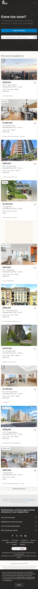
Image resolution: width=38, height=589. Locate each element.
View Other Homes (19, 30)
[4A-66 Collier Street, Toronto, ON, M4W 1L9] (19, 345)
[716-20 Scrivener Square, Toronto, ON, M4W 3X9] (19, 119)
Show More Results (19, 488)
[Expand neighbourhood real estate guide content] (19, 522)
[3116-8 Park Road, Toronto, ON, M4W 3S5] (19, 264)
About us (33, 540)
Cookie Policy (8, 580)
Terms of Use (30, 500)
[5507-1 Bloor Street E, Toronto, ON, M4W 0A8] (19, 79)
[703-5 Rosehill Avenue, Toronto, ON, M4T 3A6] (19, 426)
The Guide (15, 540)
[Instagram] (21, 536)
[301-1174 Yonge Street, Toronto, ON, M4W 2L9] (19, 304)
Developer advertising (27, 542)
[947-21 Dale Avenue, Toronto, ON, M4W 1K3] (19, 466)
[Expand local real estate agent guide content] (19, 526)
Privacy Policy (21, 577)
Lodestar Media (20, 552)
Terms (22, 554)
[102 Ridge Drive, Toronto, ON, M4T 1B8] (19, 200)
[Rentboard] (22, 548)
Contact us (24, 540)
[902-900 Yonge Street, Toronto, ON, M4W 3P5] (19, 385)
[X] (17, 536)
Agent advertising (11, 542)
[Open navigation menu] (34, 3)
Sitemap (22, 544)
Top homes (5, 540)
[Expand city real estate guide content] (19, 517)
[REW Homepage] (5, 3)
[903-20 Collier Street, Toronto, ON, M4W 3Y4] (19, 160)
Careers (14, 544)
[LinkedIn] (25, 536)
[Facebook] (12, 536)
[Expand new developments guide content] (19, 530)
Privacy (16, 554)
